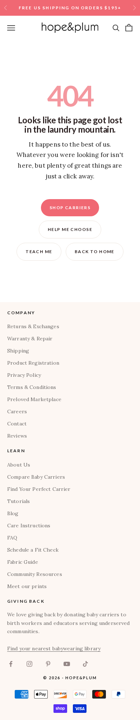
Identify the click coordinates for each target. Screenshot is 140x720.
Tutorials (18, 501)
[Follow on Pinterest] (48, 663)
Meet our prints (27, 586)
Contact (17, 423)
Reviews (17, 436)
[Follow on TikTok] (85, 663)
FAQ (12, 537)
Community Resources (34, 574)
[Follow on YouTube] (66, 663)
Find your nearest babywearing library (54, 648)
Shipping (18, 350)
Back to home (95, 251)
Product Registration (33, 363)
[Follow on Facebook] (10, 663)
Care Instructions (28, 525)
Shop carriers (70, 207)
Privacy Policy (24, 375)
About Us (18, 465)
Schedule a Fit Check (33, 550)
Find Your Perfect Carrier (39, 489)
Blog (13, 513)
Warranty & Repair (29, 338)
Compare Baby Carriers (36, 477)
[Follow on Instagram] (29, 663)
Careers (17, 411)
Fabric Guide (22, 562)
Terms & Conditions (31, 387)
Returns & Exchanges (33, 326)
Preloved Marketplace (34, 399)
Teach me (38, 251)
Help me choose (70, 229)
